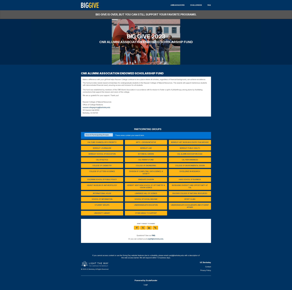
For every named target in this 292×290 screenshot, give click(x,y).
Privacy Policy (205, 270)
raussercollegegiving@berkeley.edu (96, 107)
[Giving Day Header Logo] (90, 5)
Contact (208, 267)
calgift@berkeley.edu (155, 239)
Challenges (196, 5)
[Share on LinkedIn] (149, 228)
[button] (155, 228)
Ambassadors (178, 5)
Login (146, 285)
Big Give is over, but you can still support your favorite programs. (146, 14)
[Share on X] (143, 228)
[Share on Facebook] (137, 228)
